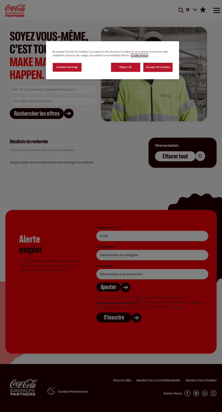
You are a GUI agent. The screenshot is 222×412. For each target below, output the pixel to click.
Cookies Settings (67, 67)
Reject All (125, 67)
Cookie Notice (139, 55)
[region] (112, 60)
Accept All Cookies (158, 67)
